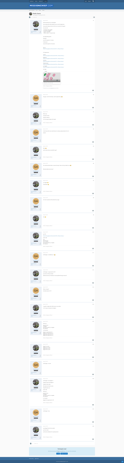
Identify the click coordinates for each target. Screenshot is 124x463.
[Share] (94, 17)
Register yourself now (61, 451)
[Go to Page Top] (122, 462)
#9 (93, 214)
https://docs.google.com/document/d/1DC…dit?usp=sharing (53, 58)
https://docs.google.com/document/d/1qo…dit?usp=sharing (53, 64)
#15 (93, 321)
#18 (93, 378)
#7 (93, 180)
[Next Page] (36, 17)
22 (34, 17)
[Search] (93, 1)
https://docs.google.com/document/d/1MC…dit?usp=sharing (53, 55)
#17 (93, 361)
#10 (93, 232)
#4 (93, 128)
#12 (93, 269)
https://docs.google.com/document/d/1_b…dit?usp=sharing (53, 61)
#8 (93, 197)
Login (86, 1)
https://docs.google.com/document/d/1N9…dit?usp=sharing (53, 67)
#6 (93, 163)
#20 (93, 426)
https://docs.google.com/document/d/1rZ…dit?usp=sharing (53, 48)
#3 (93, 111)
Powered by (62, 461)
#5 (93, 146)
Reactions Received (33, 31)
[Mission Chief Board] (62, 6)
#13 (93, 287)
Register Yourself (64, 453)
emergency (51, 88)
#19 (93, 408)
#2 (93, 94)
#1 (93, 20)
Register (89, 1)
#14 (93, 304)
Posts (32, 32)
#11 (93, 252)
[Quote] (93, 90)
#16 (93, 344)
